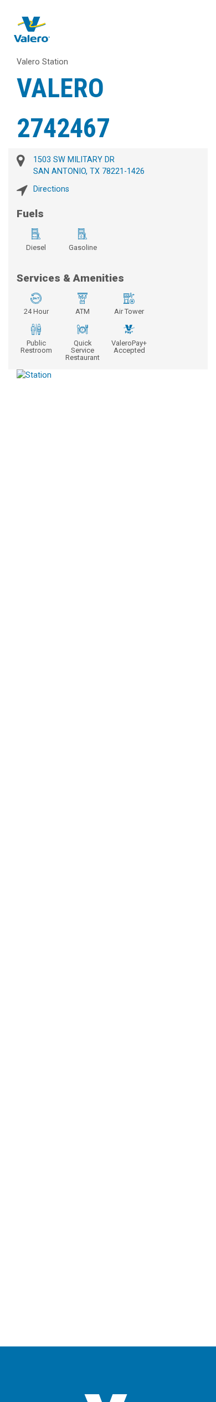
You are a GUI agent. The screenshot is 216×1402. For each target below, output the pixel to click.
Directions (51, 189)
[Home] (32, 29)
